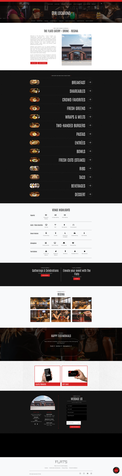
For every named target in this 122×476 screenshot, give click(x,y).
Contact (94, 4)
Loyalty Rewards (77, 4)
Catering (63, 4)
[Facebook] (84, 473)
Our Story (50, 4)
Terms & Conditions (73, 467)
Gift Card (69, 4)
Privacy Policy (65, 467)
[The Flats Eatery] (61, 462)
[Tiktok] (91, 473)
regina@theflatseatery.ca (36, 421)
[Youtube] (87, 473)
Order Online (86, 4)
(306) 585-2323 (36, 418)
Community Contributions (54, 467)
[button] (45, 275)
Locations (57, 4)
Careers (46, 467)
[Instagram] (80, 473)
